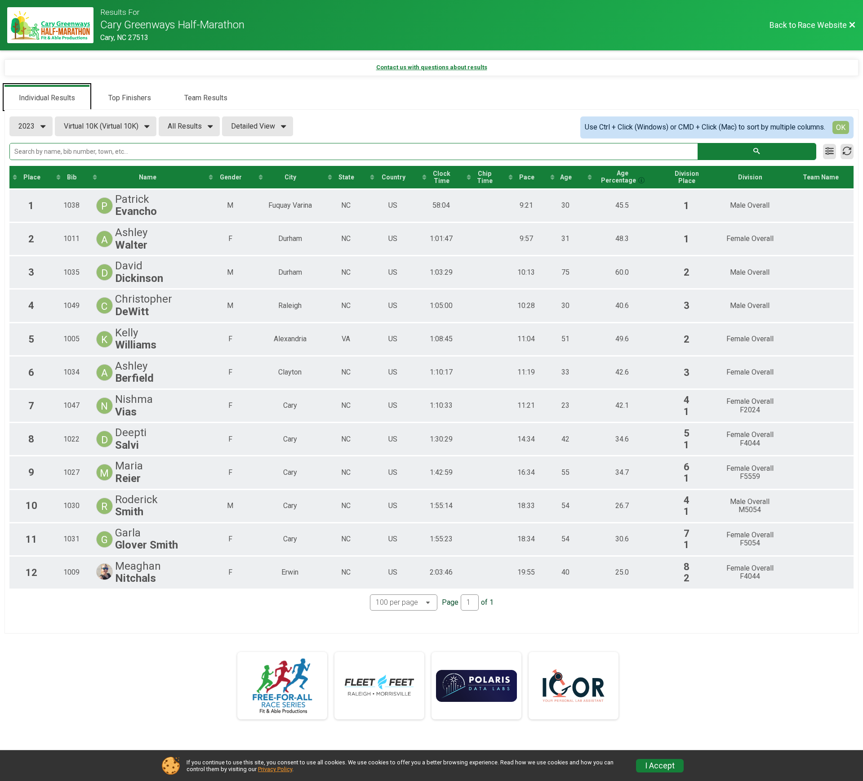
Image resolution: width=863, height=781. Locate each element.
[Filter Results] (829, 151)
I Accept (660, 765)
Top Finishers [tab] (129, 98)
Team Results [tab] (205, 98)
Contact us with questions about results (431, 67)
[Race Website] (53, 25)
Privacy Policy (275, 769)
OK (840, 127)
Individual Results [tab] (47, 98)
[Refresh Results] (847, 151)
